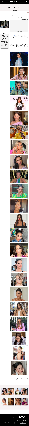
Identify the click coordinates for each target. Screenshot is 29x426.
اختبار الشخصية (10, 417)
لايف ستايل (14, 417)
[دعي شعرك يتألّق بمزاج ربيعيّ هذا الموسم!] (11, 391)
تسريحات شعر (20, 378)
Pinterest (21, 420)
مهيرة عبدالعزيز (13, 378)
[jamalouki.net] (14, 2)
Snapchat (27, 420)
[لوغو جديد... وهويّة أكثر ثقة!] (19, 25)
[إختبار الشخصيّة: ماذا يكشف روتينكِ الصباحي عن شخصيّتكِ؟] (4, 24)
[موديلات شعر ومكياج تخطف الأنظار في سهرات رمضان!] (24, 401)
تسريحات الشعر (25, 378)
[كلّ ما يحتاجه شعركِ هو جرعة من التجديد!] (24, 391)
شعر (13, 10)
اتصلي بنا (15, 422)
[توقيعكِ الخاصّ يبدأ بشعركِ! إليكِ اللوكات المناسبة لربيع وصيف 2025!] (4, 391)
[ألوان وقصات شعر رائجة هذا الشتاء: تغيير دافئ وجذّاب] (18, 401)
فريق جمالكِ (9, 422)
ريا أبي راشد (17, 378)
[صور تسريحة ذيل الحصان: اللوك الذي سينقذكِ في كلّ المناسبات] (11, 401)
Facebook (24, 420)
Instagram (18, 420)
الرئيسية (16, 10)
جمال (14, 10)
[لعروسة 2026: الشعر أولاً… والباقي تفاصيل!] (18, 391)
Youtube (18, 421)
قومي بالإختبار (4, 31)
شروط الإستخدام (5, 422)
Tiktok (21, 421)
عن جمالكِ (12, 422)
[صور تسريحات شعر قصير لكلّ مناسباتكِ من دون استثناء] (4, 401)
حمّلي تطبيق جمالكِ (23, 422)
